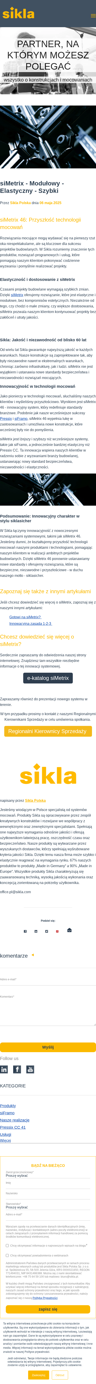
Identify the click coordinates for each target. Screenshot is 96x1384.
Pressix (6, 419)
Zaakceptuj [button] (38, 1375)
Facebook (2, 901)
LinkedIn (9, 901)
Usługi (5, 1134)
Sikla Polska (35, 800)
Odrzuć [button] (60, 1375)
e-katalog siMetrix (48, 678)
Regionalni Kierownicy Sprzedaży (48, 731)
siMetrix (17, 295)
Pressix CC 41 (13, 1127)
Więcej (5, 1140)
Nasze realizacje (14, 1120)
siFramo (21, 419)
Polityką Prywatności (45, 1298)
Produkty (8, 1106)
